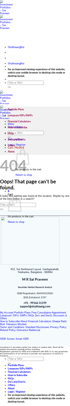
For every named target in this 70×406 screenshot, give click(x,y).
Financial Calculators (19, 121)
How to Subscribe (17, 127)
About (11, 151)
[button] (16, 147)
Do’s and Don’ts (16, 139)
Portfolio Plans (16, 109)
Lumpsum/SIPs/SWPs (20, 115)
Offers (11, 145)
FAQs (11, 133)
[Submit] (9, 87)
